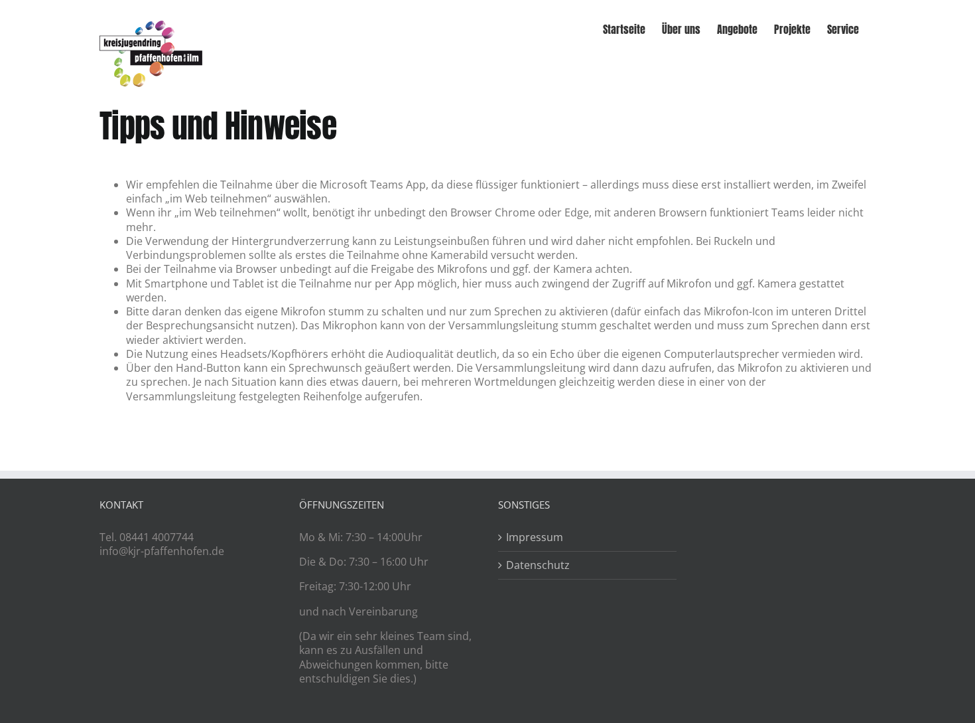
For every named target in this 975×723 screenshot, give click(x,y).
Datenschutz (538, 565)
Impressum (534, 537)
